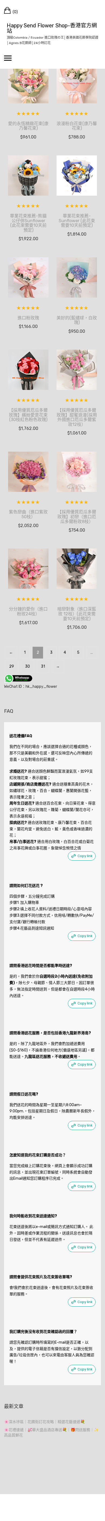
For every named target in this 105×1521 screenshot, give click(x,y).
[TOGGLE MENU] (8, 58)
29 (11, 666)
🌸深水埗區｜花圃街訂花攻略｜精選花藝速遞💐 (44, 1422)
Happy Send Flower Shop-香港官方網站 (52, 28)
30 (27, 666)
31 (43, 666)
